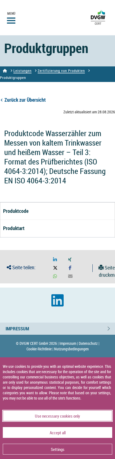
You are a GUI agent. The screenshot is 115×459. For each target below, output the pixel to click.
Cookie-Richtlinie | (40, 348)
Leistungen (22, 70)
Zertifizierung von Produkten (61, 70)
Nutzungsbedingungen (71, 348)
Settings (57, 449)
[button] (55, 259)
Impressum (17, 328)
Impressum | (68, 343)
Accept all (58, 432)
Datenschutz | (89, 343)
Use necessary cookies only (57, 416)
